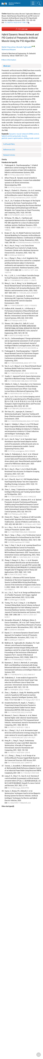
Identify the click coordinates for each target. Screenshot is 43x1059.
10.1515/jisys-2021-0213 (30, 700)
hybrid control (7, 136)
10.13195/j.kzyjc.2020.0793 (18, 788)
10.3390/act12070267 (16, 476)
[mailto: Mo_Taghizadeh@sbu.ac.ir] (34, 46)
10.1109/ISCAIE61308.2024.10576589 (22, 381)
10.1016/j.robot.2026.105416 (18, 175)
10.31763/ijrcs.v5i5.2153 (17, 320)
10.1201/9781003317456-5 (18, 436)
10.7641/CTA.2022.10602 (17, 574)
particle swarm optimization (12, 138)
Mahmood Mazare (9, 49)
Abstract (6, 66)
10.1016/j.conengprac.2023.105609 (21, 451)
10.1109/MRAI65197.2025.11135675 (21, 280)
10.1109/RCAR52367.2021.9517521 (21, 737)
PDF (22, 29)
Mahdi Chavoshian (9, 47)
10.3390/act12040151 (16, 486)
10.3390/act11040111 (16, 640)
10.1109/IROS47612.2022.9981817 (21, 674)
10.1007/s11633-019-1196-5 (16, 22)
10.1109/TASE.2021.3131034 (27, 557)
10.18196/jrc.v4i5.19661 (31, 524)
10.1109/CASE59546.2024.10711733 (21, 363)
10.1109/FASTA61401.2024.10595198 (22, 373)
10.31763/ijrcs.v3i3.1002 (17, 514)
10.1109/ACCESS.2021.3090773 (19, 763)
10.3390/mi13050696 (15, 630)
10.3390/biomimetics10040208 (28, 242)
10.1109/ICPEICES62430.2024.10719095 (23, 421)
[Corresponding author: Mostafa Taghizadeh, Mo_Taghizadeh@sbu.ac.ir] (32, 46)
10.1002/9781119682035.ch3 (19, 803)
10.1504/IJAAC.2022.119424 (18, 689)
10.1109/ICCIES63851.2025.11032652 (22, 305)
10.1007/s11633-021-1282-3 (18, 727)
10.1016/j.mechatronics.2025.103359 (21, 198)
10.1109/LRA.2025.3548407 (27, 293)
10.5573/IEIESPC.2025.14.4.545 (19, 215)
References (9, 149)
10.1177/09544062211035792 (19, 660)
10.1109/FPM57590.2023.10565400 (21, 532)
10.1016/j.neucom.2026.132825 (19, 187)
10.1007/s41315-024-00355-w (26, 348)
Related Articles (9, 155)
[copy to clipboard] (28, 23)
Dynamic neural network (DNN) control (24, 134)
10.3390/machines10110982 (18, 542)
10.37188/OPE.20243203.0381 (19, 408)
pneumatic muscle (20, 136)
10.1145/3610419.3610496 (18, 466)
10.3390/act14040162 (16, 255)
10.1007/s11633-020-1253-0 (18, 752)
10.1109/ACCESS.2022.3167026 (19, 712)
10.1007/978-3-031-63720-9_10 (19, 393)
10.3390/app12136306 (16, 600)
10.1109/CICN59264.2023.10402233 (21, 497)
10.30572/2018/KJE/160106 (18, 335)
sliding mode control (31, 138)
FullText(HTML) (9, 144)
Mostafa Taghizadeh (24, 47)
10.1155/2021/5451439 (29, 773)
